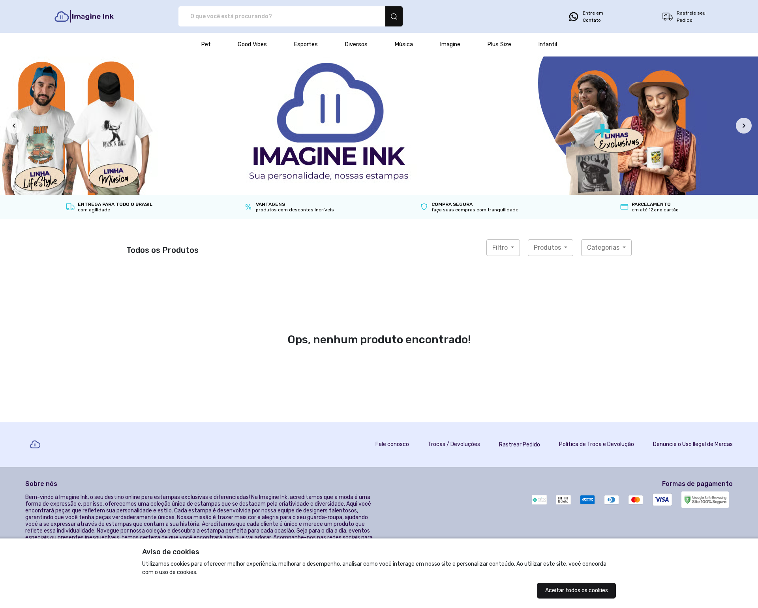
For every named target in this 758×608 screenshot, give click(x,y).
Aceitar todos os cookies (576, 590)
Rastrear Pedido (519, 444)
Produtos (548, 247)
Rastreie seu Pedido (691, 16)
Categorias (604, 247)
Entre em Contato (593, 16)
